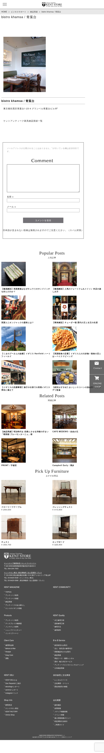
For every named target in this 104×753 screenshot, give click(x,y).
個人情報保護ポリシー (62, 718)
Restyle (8, 651)
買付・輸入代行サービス (63, 661)
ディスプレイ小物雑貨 (13, 623)
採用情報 (57, 708)
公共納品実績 (59, 668)
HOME (4, 11)
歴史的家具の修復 (60, 686)
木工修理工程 (59, 620)
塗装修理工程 (59, 623)
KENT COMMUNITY (61, 587)
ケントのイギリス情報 (13, 608)
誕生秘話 (57, 705)
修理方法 (57, 626)
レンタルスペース (60, 680)
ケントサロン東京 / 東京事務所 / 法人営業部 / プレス (23, 572)
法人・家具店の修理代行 (63, 648)
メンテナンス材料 (11, 626)
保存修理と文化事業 (61, 675)
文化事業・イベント (61, 683)
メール (11, 206)
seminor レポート (11, 690)
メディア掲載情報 (60, 711)
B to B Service (59, 640)
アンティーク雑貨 (11, 598)
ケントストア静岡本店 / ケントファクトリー (20, 563)
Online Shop (10, 715)
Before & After (10, 648)
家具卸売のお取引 (60, 645)
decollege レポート (12, 686)
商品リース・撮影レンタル (64, 658)
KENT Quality (59, 615)
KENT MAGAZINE (12, 587)
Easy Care (9, 655)
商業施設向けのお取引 (62, 651)
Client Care (9, 640)
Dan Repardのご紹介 (13, 683)
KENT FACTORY (11, 711)
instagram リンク (11, 693)
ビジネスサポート (18, 11)
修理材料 (57, 630)
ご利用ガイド (59, 724)
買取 (7, 658)
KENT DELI (9, 675)
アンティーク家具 (11, 595)
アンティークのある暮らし (15, 605)
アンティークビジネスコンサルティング (69, 665)
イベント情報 (59, 715)
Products (8, 615)
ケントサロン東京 (11, 708)
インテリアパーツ (11, 633)
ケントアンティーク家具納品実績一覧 (23, 120)
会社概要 (57, 700)
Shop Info (8, 700)
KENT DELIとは (11, 680)
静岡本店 (8, 705)
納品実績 (34, 11)
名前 (10, 196)
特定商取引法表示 (60, 721)
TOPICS (8, 592)
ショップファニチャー (13, 630)
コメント (43, 160)
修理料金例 (9, 645)
